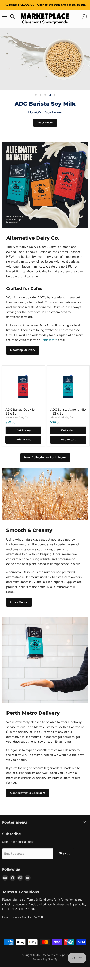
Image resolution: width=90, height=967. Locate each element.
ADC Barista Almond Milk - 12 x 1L (68, 411)
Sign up (65, 853)
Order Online (45, 122)
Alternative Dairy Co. (17, 417)
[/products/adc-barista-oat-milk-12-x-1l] (23, 387)
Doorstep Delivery (22, 350)
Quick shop (23, 430)
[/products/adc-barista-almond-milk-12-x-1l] (68, 387)
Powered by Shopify (45, 959)
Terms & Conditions (40, 900)
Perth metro (48, 340)
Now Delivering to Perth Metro (45, 457)
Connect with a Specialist (27, 793)
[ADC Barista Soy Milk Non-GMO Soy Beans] (45, 59)
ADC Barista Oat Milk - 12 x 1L (21, 411)
